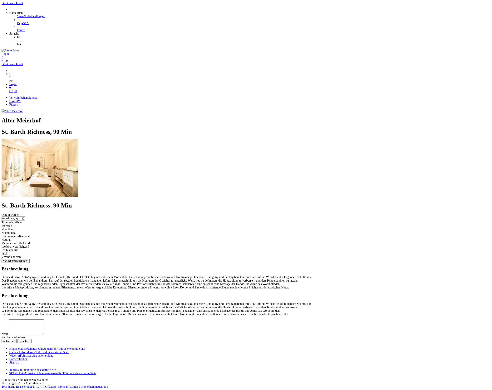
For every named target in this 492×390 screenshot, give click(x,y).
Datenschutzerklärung (39, 352)
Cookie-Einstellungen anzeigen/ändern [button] (25, 379)
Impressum (32, 369)
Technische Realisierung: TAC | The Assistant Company (55, 386)
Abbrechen (9, 341)
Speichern (24, 341)
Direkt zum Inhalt (12, 3)
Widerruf (31, 355)
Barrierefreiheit (18, 359)
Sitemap (14, 362)
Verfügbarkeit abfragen (15, 260)
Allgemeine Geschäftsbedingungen (47, 348)
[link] (253, 37)
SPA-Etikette (52, 373)
